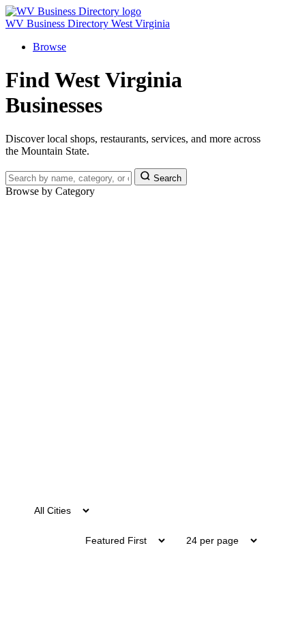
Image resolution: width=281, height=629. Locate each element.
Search (166, 178)
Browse (49, 46)
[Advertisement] (140, 344)
